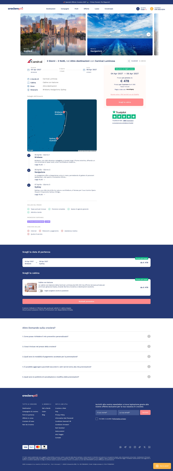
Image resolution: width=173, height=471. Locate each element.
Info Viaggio (59, 434)
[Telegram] (125, 447)
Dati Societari (60, 428)
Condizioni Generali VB (63, 421)
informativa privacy (119, 419)
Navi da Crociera (28, 424)
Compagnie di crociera (30, 411)
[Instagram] (135, 447)
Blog (43, 415)
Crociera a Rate (60, 408)
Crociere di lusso (28, 421)
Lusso (97, 9)
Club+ (44, 411)
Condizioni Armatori (62, 424)
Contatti (58, 437)
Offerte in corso (27, 418)
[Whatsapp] (120, 447)
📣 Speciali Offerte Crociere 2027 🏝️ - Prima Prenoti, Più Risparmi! (86, 2)
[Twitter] (144, 447)
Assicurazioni (59, 431)
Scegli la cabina (125, 102)
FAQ (56, 411)
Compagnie (65, 9)
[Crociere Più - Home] (15, 10)
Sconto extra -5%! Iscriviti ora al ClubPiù (125, 94)
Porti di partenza (28, 415)
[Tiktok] (140, 447)
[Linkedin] (149, 447)
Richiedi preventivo (86, 301)
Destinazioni (50, 9)
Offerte (86, 9)
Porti (76, 9)
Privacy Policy (60, 415)
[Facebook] (130, 447)
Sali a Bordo (46, 408)
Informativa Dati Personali (64, 418)
